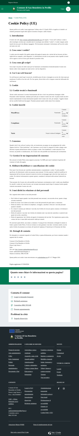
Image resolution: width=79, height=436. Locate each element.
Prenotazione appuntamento (29, 392)
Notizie (59, 350)
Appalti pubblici (29, 359)
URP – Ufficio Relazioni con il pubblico (13, 401)
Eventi (59, 372)
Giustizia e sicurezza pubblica (47, 351)
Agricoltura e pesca (30, 350)
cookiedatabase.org (42, 257)
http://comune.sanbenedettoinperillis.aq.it (31, 40)
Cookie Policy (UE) (47, 412)
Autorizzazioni (29, 362)
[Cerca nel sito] (68, 9)
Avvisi (59, 356)
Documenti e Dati (13, 371)
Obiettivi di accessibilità (44, 408)
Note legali (44, 397)
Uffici (10, 356)
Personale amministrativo (12, 366)
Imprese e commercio (47, 356)
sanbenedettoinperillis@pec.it (17, 411)
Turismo (43, 374)
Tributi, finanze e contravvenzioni (46, 370)
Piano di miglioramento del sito (42, 424)
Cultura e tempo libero (31, 368)
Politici (10, 362)
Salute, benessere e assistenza (46, 363)
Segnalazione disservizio (29, 399)
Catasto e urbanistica (31, 365)
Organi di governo (14, 350)
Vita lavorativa (45, 377)
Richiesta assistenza (31, 403)
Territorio (59, 375)
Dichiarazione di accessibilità (46, 402)
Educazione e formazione (29, 373)
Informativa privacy (47, 394)
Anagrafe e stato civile (31, 356)
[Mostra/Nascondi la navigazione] (2, 9)
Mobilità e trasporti (46, 359)
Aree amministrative (14, 353)
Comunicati (60, 353)
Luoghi (59, 369)
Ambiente (28, 353)
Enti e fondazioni (13, 359)
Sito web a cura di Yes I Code (20, 432)
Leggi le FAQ (29, 388)
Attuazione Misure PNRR (16, 424)
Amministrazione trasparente (46, 389)
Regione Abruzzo (13, 2)
